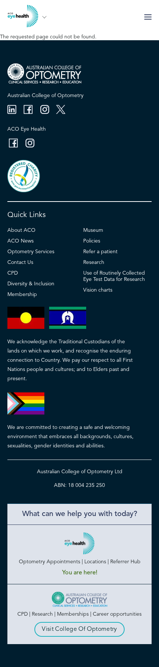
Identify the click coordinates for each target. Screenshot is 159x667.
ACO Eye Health (26, 129)
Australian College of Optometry (45, 95)
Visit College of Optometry (79, 629)
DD (44, 17)
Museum (93, 230)
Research (93, 262)
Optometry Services (30, 251)
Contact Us (20, 262)
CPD (12, 273)
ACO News (20, 241)
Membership (22, 294)
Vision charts (97, 290)
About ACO (21, 230)
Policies (91, 241)
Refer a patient (100, 251)
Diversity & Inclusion (30, 283)
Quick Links (26, 215)
